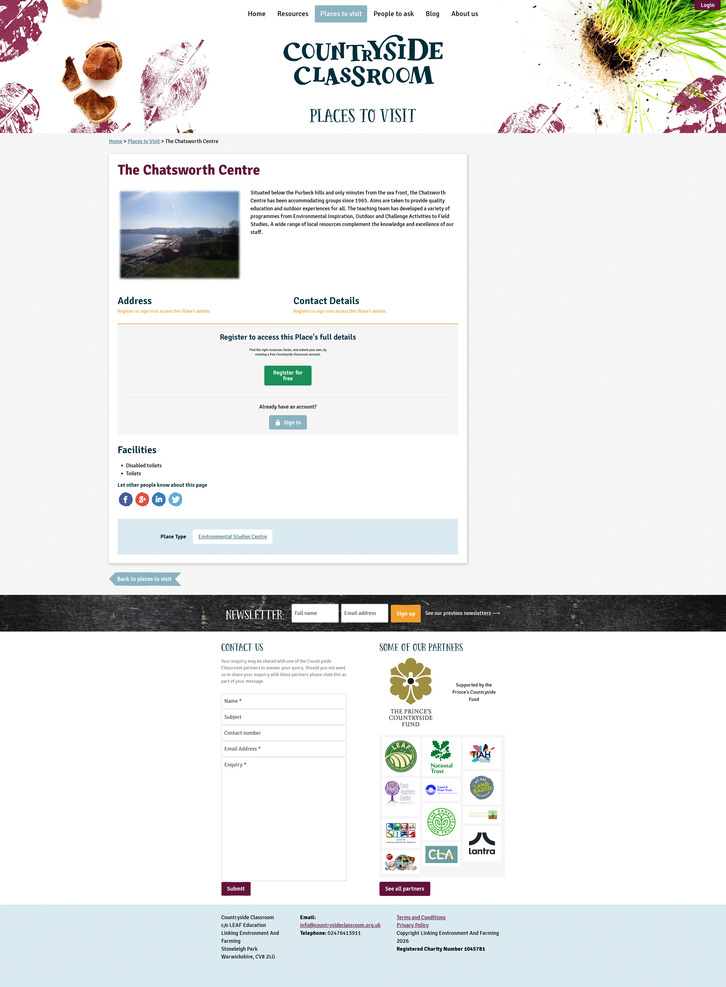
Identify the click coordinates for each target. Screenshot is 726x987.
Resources (292, 13)
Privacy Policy (413, 925)
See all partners (404, 888)
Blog (433, 13)
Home (257, 13)
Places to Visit (144, 141)
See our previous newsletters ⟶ (462, 613)
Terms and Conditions (421, 917)
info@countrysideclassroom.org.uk (340, 925)
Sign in (292, 422)
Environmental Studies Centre (232, 536)
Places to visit (341, 13)
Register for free (288, 375)
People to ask (394, 13)
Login (708, 5)
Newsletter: (255, 613)
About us (464, 13)
